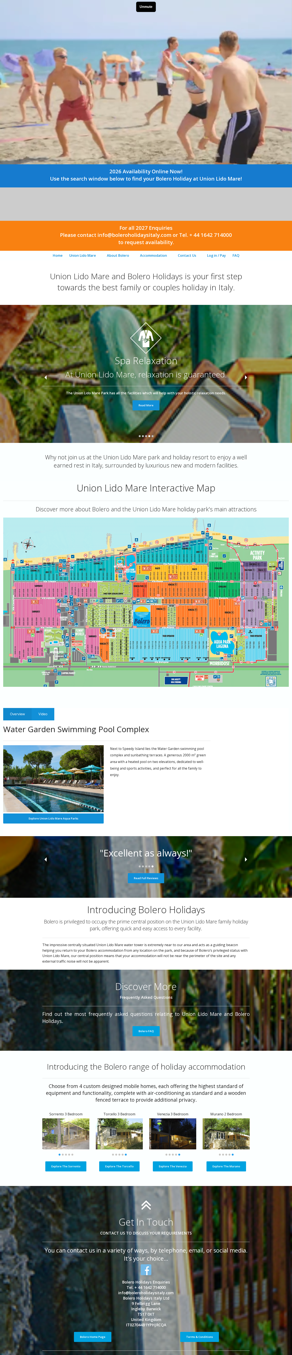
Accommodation (153, 255)
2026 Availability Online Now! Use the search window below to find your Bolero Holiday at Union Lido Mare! (146, 175)
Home (58, 255)
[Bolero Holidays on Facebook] (146, 1269)
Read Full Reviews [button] (146, 878)
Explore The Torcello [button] (119, 1166)
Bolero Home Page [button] (92, 1337)
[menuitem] (58, 255)
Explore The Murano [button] (226, 1166)
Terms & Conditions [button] (199, 1337)
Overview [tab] (17, 714)
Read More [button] (146, 405)
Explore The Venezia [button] (173, 1166)
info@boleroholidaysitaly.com (146, 1292)
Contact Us (187, 255)
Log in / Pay (216, 255)
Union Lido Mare (82, 255)
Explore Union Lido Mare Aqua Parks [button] (53, 818)
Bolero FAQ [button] (146, 1031)
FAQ (236, 255)
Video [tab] (42, 714)
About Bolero (118, 255)
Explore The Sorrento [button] (65, 1166)
